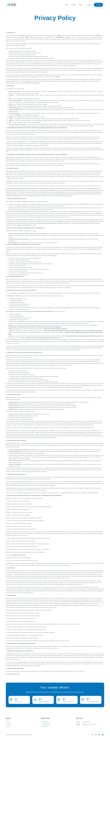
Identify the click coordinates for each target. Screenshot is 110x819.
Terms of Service (46, 724)
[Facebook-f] (92, 734)
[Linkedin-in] (99, 734)
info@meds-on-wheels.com (89, 724)
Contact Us (44, 726)
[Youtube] (102, 734)
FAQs (80, 4)
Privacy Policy (45, 722)
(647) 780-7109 (86, 722)
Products (73, 4)
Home (66, 4)
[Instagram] (95, 734)
